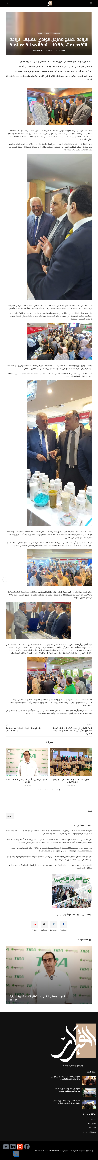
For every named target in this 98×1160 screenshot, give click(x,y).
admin (63, 50)
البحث (90, 811)
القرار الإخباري (80, 1019)
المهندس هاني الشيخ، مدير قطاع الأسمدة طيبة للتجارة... (26, 781)
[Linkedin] (13, 1101)
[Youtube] (6, 1101)
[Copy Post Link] (4, 579)
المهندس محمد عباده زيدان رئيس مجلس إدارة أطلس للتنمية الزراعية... (65, 1032)
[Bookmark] (53, 751)
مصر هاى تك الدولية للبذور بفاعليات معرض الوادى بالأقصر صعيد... (67, 1044)
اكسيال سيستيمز (41, 1104)
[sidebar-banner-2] (49, 891)
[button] (9, 769)
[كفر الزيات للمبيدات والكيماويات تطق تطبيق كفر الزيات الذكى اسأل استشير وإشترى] (89, 1059)
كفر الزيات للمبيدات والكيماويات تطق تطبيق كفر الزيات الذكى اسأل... (67, 1056)
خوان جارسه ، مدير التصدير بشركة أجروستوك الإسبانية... (36, 950)
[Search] (7, 3)
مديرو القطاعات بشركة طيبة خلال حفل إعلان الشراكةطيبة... (71, 781)
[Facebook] (27, 1101)
